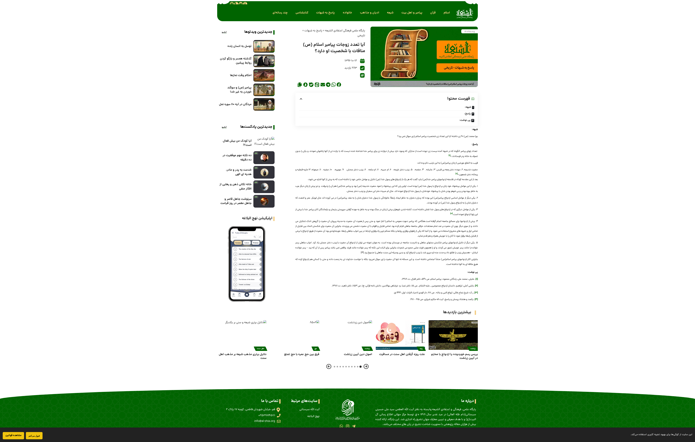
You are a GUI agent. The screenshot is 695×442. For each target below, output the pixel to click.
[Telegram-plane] (353, 426)
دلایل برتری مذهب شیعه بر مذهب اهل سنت (242, 356)
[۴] (476, 299)
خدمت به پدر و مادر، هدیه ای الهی (239, 172)
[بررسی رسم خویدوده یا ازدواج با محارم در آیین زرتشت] (453, 335)
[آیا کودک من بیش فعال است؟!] (264, 143)
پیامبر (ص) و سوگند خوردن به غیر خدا (239, 90)
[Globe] (232, 4)
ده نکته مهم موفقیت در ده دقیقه (237, 157)
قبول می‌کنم (34, 435)
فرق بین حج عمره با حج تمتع (301, 354)
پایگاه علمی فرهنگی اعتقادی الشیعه (345, 31)
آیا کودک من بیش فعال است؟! (237, 143)
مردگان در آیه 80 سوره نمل (235, 104)
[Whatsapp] (341, 426)
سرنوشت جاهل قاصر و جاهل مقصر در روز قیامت (236, 201)
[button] (447, 12)
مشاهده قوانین (13, 435)
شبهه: (468, 107)
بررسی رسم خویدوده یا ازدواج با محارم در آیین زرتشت (454, 356)
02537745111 (266, 415)
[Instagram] (347, 426)
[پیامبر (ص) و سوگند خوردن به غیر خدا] (264, 90)
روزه (421, 348)
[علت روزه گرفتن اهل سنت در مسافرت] (400, 335)
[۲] (476, 286)
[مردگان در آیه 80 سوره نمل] (264, 104)
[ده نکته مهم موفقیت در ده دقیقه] (264, 157)
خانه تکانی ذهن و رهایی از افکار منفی (236, 186)
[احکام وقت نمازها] (264, 75)
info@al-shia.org (264, 421)
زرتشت (473, 348)
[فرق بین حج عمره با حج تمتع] (294, 335)
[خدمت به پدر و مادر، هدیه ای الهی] (264, 172)
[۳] (476, 293)
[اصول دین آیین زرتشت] (347, 335)
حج (316, 348)
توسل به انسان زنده (240, 46)
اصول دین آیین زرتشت (358, 354)
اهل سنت (260, 348)
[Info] (245, 4)
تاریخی (361, 36)
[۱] (477, 279)
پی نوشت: (464, 120)
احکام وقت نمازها (241, 75)
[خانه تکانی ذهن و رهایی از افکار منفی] (264, 186)
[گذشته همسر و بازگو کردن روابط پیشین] (264, 61)
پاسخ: (467, 114)
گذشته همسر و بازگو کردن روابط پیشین (236, 61)
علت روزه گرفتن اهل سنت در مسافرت (402, 354)
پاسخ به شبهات (313, 31)
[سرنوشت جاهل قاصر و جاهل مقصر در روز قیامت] (264, 201)
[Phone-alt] (236, 4)
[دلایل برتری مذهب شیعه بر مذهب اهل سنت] (241, 335)
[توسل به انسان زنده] (264, 46)
